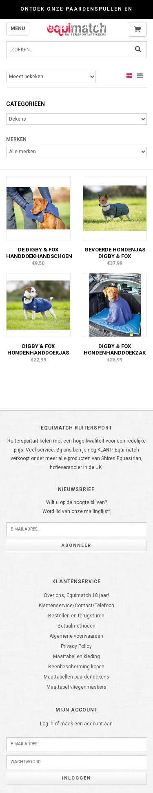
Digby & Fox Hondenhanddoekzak (115, 349)
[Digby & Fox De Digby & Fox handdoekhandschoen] (38, 208)
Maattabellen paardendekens (76, 677)
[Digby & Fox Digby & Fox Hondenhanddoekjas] (38, 304)
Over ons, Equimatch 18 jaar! (76, 595)
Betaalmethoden (76, 626)
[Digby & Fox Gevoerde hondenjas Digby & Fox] (115, 208)
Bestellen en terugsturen (76, 616)
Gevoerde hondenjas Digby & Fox (114, 253)
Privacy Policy (76, 646)
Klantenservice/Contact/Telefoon (76, 605)
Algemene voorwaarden (76, 636)
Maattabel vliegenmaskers (76, 687)
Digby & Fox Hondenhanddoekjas (38, 349)
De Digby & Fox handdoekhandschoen (39, 253)
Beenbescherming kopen (76, 667)
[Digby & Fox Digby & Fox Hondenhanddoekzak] (115, 304)
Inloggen (76, 778)
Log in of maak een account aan (76, 724)
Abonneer (76, 545)
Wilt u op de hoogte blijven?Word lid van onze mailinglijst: (76, 507)
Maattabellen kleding (76, 656)
